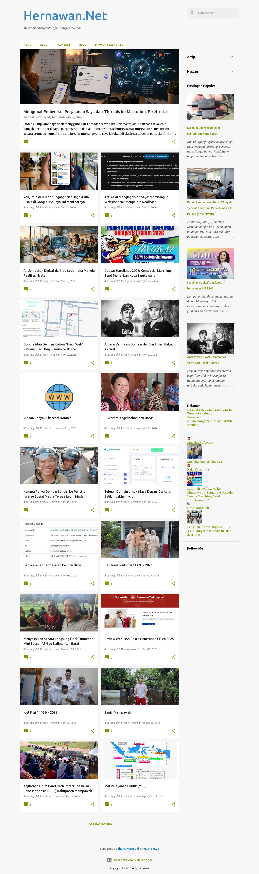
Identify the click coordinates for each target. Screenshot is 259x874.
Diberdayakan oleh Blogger (132, 860)
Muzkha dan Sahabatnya (204, 462)
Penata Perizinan (199, 413)
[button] (173, 142)
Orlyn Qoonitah (198, 508)
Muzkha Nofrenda (200, 442)
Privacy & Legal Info (109, 44)
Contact (64, 44)
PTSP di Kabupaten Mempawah (209, 409)
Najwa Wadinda (198, 469)
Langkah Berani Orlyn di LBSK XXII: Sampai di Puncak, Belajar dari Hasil (209, 531)
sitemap (192, 425)
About (44, 44)
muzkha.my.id (150, 848)
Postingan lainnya (100, 823)
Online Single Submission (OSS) (209, 421)
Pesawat (193, 417)
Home (27, 44)
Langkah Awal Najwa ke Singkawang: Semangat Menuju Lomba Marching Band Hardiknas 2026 (210, 494)
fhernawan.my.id (128, 848)
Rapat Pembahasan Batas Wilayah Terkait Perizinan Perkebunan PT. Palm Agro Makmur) (209, 208)
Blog (82, 44)
